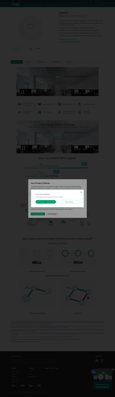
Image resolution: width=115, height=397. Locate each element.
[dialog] (57, 198)
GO (46, 202)
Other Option (69, 202)
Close (81, 192)
